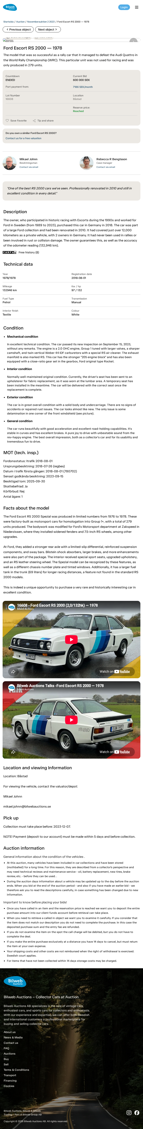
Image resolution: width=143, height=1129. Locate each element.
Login (124, 7)
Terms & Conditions (16, 1070)
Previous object (18, 29)
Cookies (9, 1086)
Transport (10, 1075)
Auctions (9, 1053)
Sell (6, 1064)
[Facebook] (136, 1112)
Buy (6, 1059)
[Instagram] (129, 1112)
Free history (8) (29, 252)
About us (10, 1032)
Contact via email (29, 167)
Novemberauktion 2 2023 (41, 21)
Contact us (11, 1043)
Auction (20, 21)
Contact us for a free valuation (23, 138)
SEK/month (83, 87)
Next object (48, 29)
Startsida (8, 21)
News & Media (13, 1037)
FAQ (6, 1048)
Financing (10, 1080)
